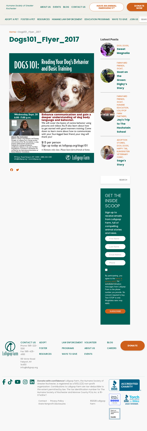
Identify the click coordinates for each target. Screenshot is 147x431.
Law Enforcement (72, 342)
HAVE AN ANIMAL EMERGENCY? (107, 7)
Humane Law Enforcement (67, 19)
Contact (42, 400)
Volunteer (90, 342)
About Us (45, 6)
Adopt (43, 342)
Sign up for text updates (113, 271)
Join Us (134, 19)
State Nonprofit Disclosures (52, 403)
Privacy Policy (57, 400)
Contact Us (78, 6)
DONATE (133, 345)
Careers (111, 348)
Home (12, 32)
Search (123, 179)
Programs (68, 348)
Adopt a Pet (12, 19)
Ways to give (69, 353)
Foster (43, 348)
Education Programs (97, 19)
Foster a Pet (28, 19)
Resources (43, 19)
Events (57, 6)
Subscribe (115, 311)
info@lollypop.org (29, 367)
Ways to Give (119, 19)
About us (89, 348)
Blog (66, 6)
